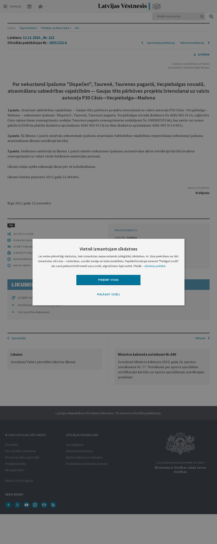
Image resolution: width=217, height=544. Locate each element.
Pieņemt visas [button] (108, 280)
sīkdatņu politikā (154, 266)
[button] (108, 294)
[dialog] (109, 272)
